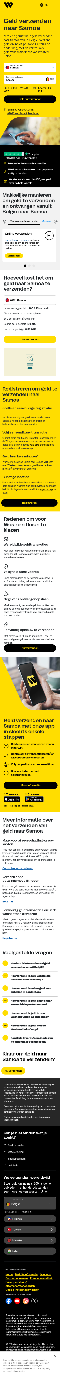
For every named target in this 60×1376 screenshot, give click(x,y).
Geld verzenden (16, 1145)
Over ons (45, 1274)
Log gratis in (11, 240)
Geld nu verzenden (30, 99)
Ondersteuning (16, 1151)
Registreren (29, 502)
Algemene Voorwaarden (20, 1286)
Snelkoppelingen (17, 1158)
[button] (43, 5)
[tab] (24, 221)
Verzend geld (14, 256)
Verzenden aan (16, 65)
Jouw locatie (17, 1199)
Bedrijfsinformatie (26, 1274)
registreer (25, 240)
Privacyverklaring (16, 1282)
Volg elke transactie (40, 444)
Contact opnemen (17, 1278)
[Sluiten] (54, 1355)
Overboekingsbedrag (14, 77)
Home (9, 1274)
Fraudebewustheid (41, 1278)
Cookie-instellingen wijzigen (22, 1290)
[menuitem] (8, 5)
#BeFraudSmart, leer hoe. (23, 113)
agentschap (46, 489)
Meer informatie (30, 785)
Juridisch (13, 1165)
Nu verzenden (30, 339)
